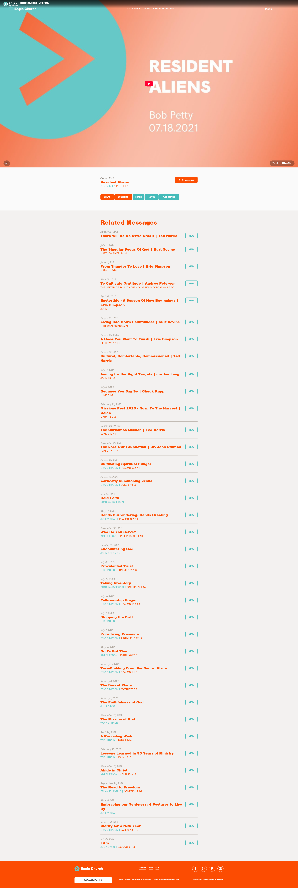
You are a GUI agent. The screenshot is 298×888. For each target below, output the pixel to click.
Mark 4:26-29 (108, 416)
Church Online (163, 8)
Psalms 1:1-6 (129, 672)
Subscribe (123, 197)
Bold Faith (109, 498)
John (103, 308)
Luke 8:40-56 (128, 484)
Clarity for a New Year (120, 826)
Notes (152, 197)
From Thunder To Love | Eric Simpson (135, 266)
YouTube (212, 869)
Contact (142, 867)
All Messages (188, 180)
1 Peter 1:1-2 (121, 186)
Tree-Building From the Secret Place (133, 668)
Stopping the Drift (116, 617)
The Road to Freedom (120, 787)
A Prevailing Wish (116, 736)
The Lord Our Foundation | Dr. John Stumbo (140, 447)
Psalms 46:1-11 (128, 519)
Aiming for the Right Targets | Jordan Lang (139, 374)
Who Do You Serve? (118, 532)
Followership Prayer (118, 600)
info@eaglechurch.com (171, 879)
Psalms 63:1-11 (130, 467)
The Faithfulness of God (122, 702)
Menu (268, 9)
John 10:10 (124, 757)
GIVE (147, 8)
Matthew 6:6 (129, 689)
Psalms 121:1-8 (127, 570)
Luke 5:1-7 (106, 395)
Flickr (220, 869)
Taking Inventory (115, 583)
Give (151, 867)
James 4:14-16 (129, 829)
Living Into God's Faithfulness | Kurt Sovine (140, 322)
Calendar (134, 8)
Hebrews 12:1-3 (110, 343)
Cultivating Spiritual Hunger (125, 464)
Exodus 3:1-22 (126, 846)
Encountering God (117, 549)
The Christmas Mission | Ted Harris (132, 430)
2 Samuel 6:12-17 (131, 638)
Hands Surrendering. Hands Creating (134, 515)
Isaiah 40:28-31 (129, 655)
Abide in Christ (113, 770)
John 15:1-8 (107, 378)
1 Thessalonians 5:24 (114, 326)
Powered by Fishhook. (216, 879)
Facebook (195, 869)
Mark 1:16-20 (108, 270)
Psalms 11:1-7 (109, 450)
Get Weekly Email (92, 880)
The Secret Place (116, 685)
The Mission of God (117, 719)
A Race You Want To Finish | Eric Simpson (139, 339)
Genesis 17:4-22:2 (135, 791)
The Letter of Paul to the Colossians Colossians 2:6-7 (137, 287)
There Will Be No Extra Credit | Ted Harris (138, 236)
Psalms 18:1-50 (130, 604)
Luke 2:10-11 (108, 433)
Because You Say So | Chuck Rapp (132, 391)
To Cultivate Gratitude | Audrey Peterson (138, 283)
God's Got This (113, 651)
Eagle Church (22, 8)
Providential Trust (116, 566)
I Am (104, 843)
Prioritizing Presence (119, 634)
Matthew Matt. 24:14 (113, 253)
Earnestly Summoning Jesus (126, 481)
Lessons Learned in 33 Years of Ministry (137, 753)
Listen (138, 197)
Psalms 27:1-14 (136, 587)
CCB (157, 867)
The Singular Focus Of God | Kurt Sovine (137, 249)
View (191, 235)
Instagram (204, 869)
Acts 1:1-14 (125, 740)
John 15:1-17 (128, 774)
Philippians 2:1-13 (131, 535)
